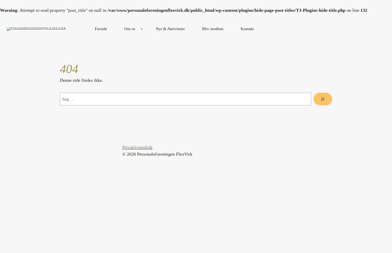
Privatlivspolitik (137, 147)
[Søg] (323, 99)
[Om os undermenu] (141, 29)
